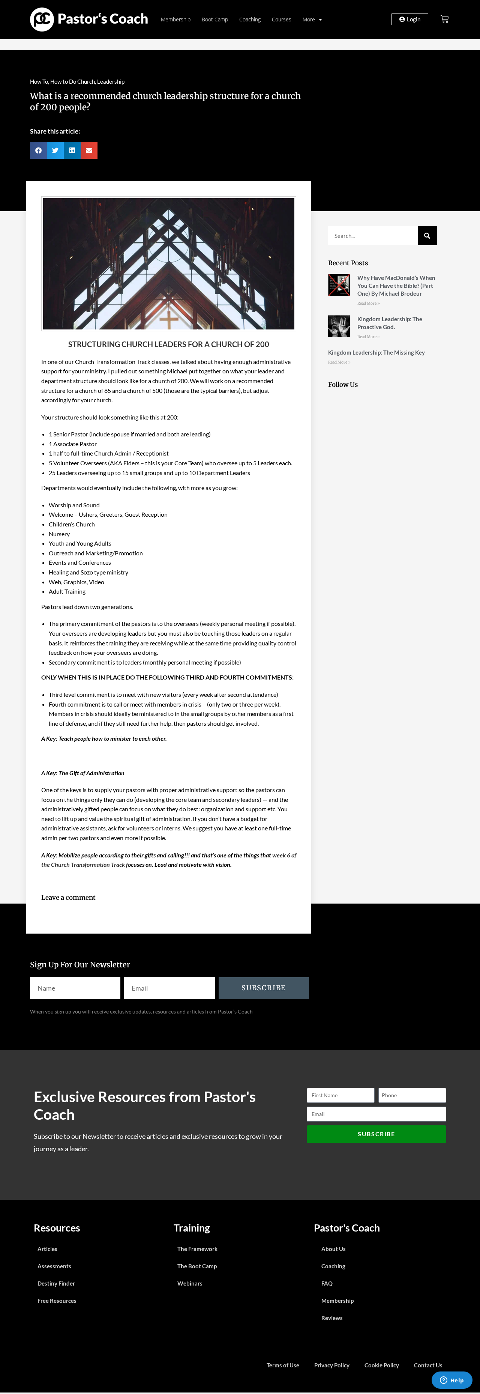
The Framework (197, 1248)
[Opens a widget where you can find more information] (451, 1380)
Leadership (110, 81)
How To (39, 81)
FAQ (327, 1283)
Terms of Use (283, 1365)
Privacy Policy (332, 1365)
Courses (281, 19)
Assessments (54, 1266)
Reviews (332, 1317)
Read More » (368, 303)
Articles (47, 1248)
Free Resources (57, 1300)
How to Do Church (72, 81)
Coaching (250, 19)
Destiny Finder (56, 1283)
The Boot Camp (197, 1266)
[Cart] (445, 19)
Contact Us (428, 1365)
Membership (175, 19)
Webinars (189, 1283)
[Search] (427, 235)
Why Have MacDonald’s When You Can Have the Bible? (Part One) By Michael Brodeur (396, 285)
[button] (38, 150)
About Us (333, 1248)
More (309, 19)
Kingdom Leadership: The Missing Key (376, 352)
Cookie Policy (381, 1365)
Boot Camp (215, 19)
